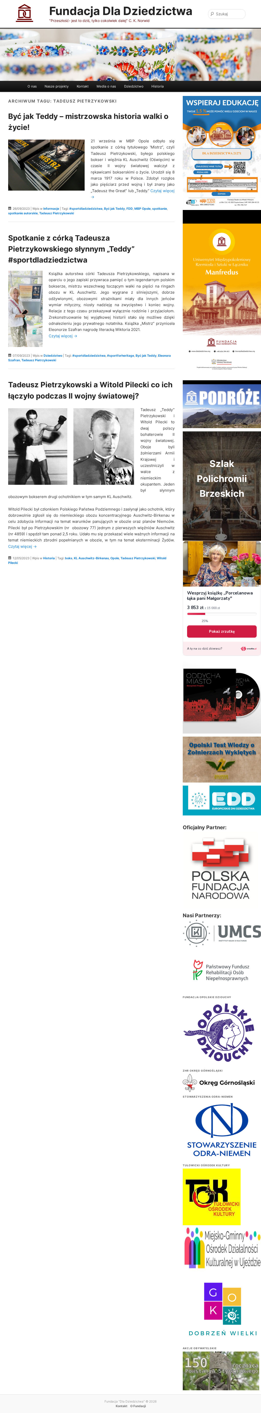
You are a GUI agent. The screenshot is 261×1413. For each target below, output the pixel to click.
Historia (157, 86)
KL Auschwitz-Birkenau (91, 558)
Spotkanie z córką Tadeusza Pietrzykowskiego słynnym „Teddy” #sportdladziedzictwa (71, 248)
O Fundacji (138, 1406)
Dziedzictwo (133, 86)
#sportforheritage (120, 355)
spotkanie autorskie (23, 213)
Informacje (51, 208)
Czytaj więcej (63, 335)
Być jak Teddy (114, 208)
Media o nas (106, 86)
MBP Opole (142, 208)
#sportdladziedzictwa (85, 208)
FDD (129, 208)
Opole (114, 558)
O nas (32, 86)
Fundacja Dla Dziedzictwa (120, 11)
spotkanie (159, 208)
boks (68, 558)
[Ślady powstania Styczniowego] (221, 1380)
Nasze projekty (57, 86)
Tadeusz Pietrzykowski (56, 213)
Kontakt (83, 86)
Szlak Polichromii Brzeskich (222, 478)
